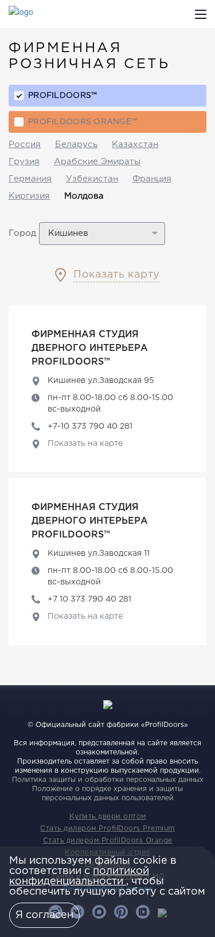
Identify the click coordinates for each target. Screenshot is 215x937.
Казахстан (135, 144)
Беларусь (76, 144)
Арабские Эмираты (97, 161)
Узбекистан (92, 179)
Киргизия (29, 196)
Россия (25, 144)
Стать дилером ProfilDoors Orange (108, 840)
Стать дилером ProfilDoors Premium (107, 828)
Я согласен (44, 915)
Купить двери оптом (107, 816)
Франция (151, 179)
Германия (30, 179)
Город (22, 233)
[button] (102, 233)
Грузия (24, 161)
